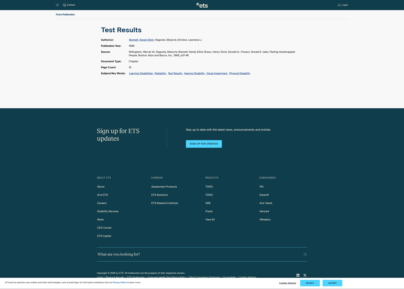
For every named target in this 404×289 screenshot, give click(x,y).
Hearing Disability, (195, 73)
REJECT (310, 283)
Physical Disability (239, 73)
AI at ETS (102, 194)
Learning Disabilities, (141, 73)
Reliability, (161, 73)
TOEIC (209, 194)
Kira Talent (266, 203)
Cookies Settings (247, 277)
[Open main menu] (57, 5)
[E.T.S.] (202, 5)
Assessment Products (164, 186)
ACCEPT (332, 283)
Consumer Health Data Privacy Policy (167, 277)
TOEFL (209, 186)
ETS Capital (104, 235)
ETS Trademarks (136, 277)
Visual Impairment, (217, 73)
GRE (208, 203)
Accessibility (229, 277)
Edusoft (264, 194)
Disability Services (108, 211)
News (100, 219)
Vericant (264, 211)
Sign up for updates (204, 144)
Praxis (209, 211)
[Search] (305, 254)
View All (210, 219)
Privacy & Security (115, 277)
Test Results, (175, 73)
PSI (261, 186)
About (100, 186)
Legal (100, 277)
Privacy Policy (120, 282)
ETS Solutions (159, 194)
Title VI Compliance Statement (204, 277)
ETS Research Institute (164, 203)
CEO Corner (104, 227)
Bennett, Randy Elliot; (142, 39)
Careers (102, 203)
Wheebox (265, 219)
